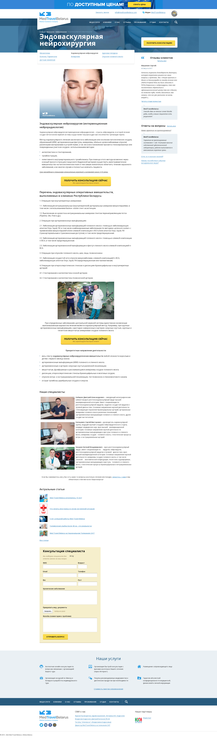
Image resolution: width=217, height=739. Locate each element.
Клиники (57, 702)
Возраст (81, 563)
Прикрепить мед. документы (55, 607)
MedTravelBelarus (54, 17)
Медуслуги (50, 32)
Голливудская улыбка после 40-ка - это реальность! (71, 526)
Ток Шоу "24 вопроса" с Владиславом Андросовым (93, 722)
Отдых (103, 702)
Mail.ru (54, 725)
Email (45, 571)
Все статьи (44, 540)
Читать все (161, 61)
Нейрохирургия (61, 32)
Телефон (81, 571)
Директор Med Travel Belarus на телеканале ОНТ (92, 725)
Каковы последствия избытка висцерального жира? (153, 161)
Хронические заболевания (54, 589)
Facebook (50, 725)
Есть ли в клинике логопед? (152, 156)
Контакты (114, 702)
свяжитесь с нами (119, 477)
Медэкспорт (147, 718)
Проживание (90, 702)
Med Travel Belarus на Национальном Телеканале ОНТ (72, 533)
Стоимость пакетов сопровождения (108, 689)
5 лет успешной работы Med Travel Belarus (67, 519)
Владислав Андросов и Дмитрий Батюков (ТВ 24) (92, 719)
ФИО (45, 563)
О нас (67, 702)
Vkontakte (46, 725)
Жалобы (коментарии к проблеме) (57, 616)
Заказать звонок (102, 12)
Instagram (41, 725)
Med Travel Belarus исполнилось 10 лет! (66, 498)
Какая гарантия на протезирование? (156, 130)
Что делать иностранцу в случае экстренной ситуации (72, 509)
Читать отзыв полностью (151, 101)
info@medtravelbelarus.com (126, 12)
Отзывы (77, 702)
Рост (80, 580)
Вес (44, 580)
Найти (176, 22)
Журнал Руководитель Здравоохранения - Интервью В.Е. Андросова (100, 716)
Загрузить (47, 611)
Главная (42, 32)
